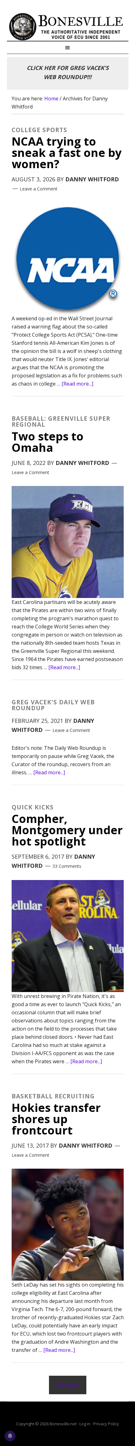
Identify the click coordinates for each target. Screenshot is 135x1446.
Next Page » (67, 1385)
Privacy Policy (106, 1424)
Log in (84, 1424)
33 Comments (66, 866)
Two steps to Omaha (61, 435)
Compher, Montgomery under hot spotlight (67, 826)
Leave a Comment (38, 189)
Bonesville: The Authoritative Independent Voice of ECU (67, 27)
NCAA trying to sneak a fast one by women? (67, 149)
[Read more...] (77, 383)
